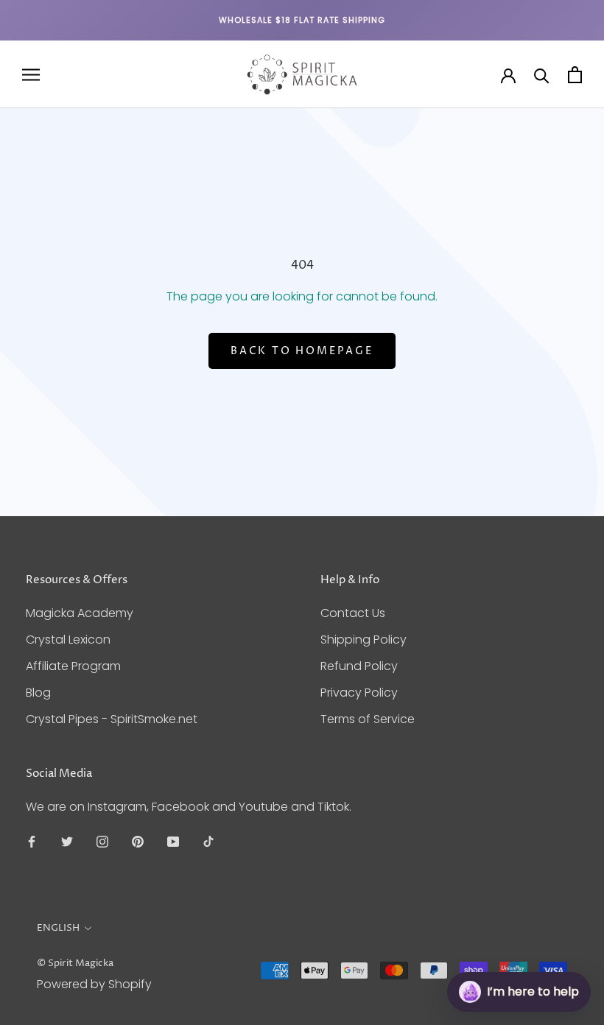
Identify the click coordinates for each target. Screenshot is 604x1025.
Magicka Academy (79, 613)
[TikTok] (208, 841)
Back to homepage (302, 351)
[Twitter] (67, 841)
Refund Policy (359, 666)
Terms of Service (367, 719)
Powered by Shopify (94, 984)
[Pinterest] (138, 841)
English (58, 927)
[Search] (541, 74)
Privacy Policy (359, 692)
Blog (38, 692)
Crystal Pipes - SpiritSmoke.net (111, 719)
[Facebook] (32, 841)
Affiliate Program (73, 666)
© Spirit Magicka (75, 963)
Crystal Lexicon (68, 639)
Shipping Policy (363, 639)
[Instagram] (102, 841)
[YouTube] (173, 841)
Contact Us (352, 613)
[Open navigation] (31, 74)
